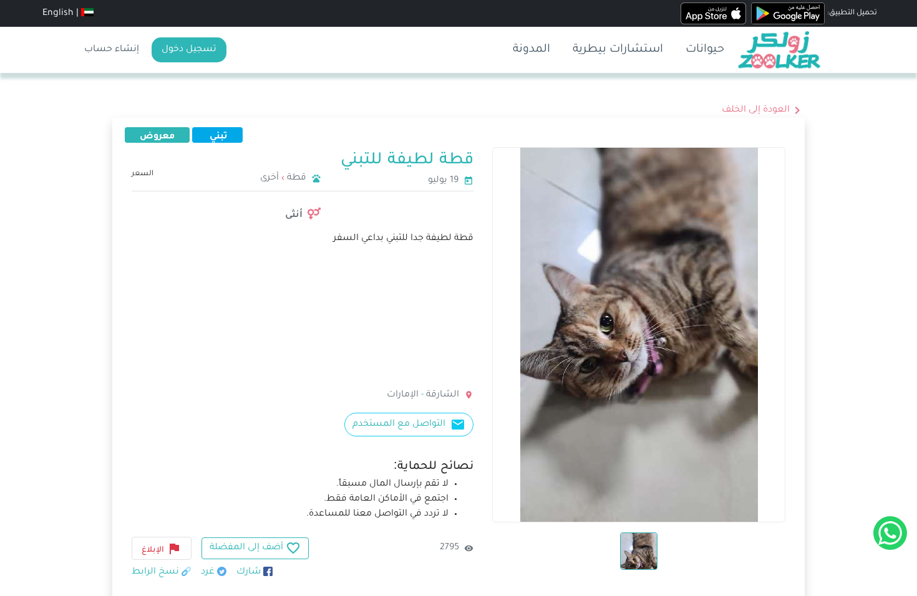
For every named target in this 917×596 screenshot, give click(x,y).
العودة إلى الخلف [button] (756, 110)
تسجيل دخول (189, 50)
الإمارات (403, 395)
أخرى (269, 178)
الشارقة (441, 395)
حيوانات (705, 50)
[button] (87, 14)
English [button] (58, 14)
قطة (296, 178)
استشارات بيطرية (618, 50)
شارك (249, 572)
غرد (209, 572)
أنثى (294, 213)
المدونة (531, 50)
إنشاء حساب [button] (111, 50)
